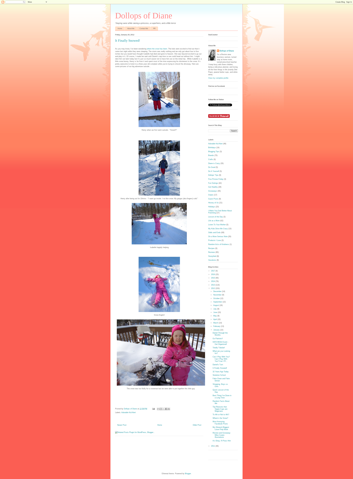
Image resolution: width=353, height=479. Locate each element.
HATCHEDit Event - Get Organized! (220, 343)
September (218, 302)
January (216, 330)
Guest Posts (213, 199)
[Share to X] (163, 409)
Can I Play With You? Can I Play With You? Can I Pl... (221, 359)
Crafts (210, 159)
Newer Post (121, 425)
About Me (130, 29)
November (217, 295)
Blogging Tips (213, 151)
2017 (213, 271)
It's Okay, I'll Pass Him (222, 441)
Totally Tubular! (219, 348)
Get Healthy (213, 187)
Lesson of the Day (215, 217)
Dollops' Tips (213, 175)
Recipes (211, 248)
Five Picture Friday (215, 179)
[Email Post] (153, 409)
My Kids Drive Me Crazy (218, 229)
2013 (213, 285)
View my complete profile (218, 78)
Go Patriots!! (218, 338)
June (215, 312)
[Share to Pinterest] (168, 409)
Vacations (212, 260)
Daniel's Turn (218, 365)
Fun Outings (213, 183)
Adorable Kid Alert (128, 412)
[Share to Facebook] (166, 409)
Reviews (211, 252)
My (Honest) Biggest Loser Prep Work (221, 428)
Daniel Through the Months (220, 334)
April (215, 319)
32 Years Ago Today (221, 372)
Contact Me (144, 29)
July (215, 309)
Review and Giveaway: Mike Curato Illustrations (222, 435)
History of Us (213, 203)
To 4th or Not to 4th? (221, 414)
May (215, 316)
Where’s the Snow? (220, 418)
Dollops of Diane (143, 15)
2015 (213, 278)
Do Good (211, 167)
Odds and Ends (214, 232)
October (216, 298)
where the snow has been (157, 49)
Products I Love (214, 240)
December (217, 291)
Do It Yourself (213, 171)
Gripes (210, 195)
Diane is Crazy (214, 163)
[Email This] (158, 409)
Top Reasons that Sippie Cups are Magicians (220, 409)
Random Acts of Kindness (218, 244)
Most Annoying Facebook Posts (220, 423)
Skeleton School (219, 375)
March (216, 323)
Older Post (197, 425)
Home (120, 29)
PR (154, 29)
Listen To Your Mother (217, 225)
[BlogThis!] (161, 409)
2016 (213, 274)
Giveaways (212, 191)
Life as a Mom (214, 221)
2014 (213, 281)
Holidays (211, 207)
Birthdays (212, 147)
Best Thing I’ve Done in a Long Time (222, 396)
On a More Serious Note (218, 236)
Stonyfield (212, 256)
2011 (213, 446)
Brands (211, 155)
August (216, 305)
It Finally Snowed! (220, 368)
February (217, 326)
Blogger (188, 474)
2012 (213, 288)
